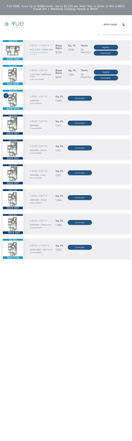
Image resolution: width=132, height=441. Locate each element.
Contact (106, 53)
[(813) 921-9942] (124, 24)
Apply (105, 47)
